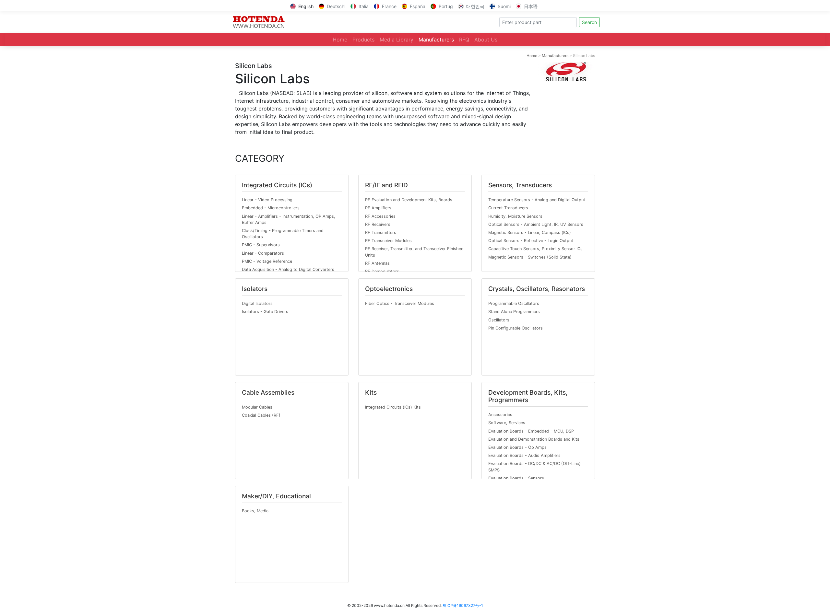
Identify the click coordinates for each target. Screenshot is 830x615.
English (306, 6)
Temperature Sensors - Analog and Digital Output (536, 199)
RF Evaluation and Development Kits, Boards (408, 199)
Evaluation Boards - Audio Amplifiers (524, 455)
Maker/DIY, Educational (276, 496)
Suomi (504, 6)
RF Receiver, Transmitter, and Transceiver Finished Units (414, 251)
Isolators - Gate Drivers (265, 311)
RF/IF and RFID (386, 185)
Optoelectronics (389, 289)
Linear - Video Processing (267, 199)
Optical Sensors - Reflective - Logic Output (530, 240)
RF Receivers (377, 224)
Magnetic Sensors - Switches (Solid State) (530, 257)
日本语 (531, 6)
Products (363, 39)
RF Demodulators (382, 271)
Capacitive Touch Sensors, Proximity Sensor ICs (535, 248)
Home (340, 39)
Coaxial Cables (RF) (261, 415)
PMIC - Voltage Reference (267, 261)
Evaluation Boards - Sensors (516, 478)
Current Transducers (508, 207)
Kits (371, 392)
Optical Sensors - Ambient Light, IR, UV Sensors (535, 224)
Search (589, 22)
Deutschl (336, 6)
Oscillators (498, 320)
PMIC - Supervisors (261, 244)
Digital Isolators (257, 303)
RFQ (464, 39)
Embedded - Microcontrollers (271, 207)
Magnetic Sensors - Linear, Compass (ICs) (529, 232)
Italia (364, 6)
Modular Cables (257, 407)
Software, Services (506, 422)
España (417, 6)
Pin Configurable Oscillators (515, 328)
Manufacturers (436, 39)
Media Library (396, 39)
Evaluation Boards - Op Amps (517, 447)
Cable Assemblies (268, 392)
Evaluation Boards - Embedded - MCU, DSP (531, 431)
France (389, 6)
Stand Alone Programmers (514, 311)
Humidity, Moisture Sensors (515, 216)
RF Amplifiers (378, 207)
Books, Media (255, 510)
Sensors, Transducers (520, 185)
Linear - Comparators (263, 253)
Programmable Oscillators (513, 303)
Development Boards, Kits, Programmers (528, 396)
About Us (485, 39)
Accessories (500, 414)
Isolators (254, 289)
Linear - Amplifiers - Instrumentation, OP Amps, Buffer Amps (288, 219)
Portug (446, 6)
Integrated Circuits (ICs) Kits (393, 407)
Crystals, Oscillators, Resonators (536, 289)
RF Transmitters (380, 232)
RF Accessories (380, 216)
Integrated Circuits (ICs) (277, 185)
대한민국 (475, 6)
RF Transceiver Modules (388, 240)
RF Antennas (377, 263)
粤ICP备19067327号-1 (463, 605)
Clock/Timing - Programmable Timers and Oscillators (283, 233)
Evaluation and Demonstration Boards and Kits (533, 439)
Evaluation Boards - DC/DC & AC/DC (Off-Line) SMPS (534, 466)
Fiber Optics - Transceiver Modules (399, 303)
